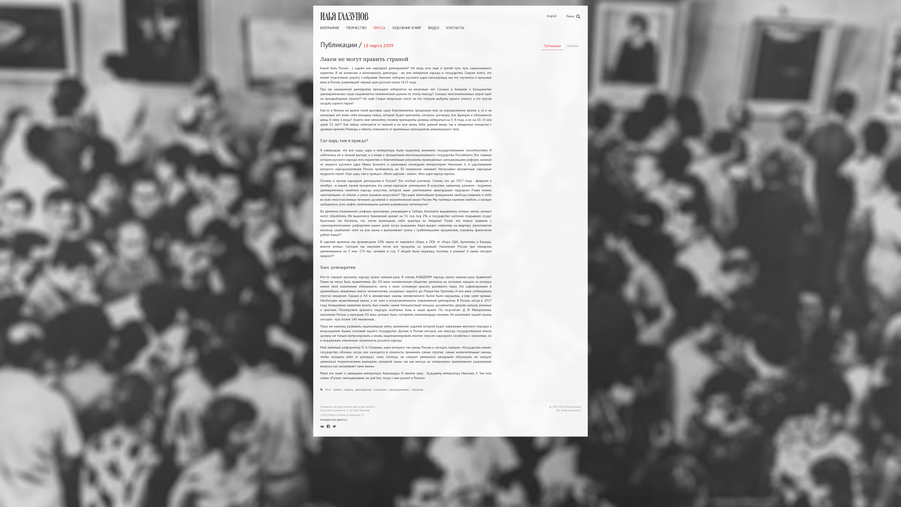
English (552, 16)
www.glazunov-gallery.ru (333, 419)
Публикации (552, 46)
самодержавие (399, 389)
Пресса (379, 28)
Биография (329, 28)
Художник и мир (406, 28)
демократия (363, 389)
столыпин (380, 389)
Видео (433, 28)
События (572, 46)
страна (348, 389)
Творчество (356, 28)
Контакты (455, 28)
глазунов (417, 389)
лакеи (337, 389)
